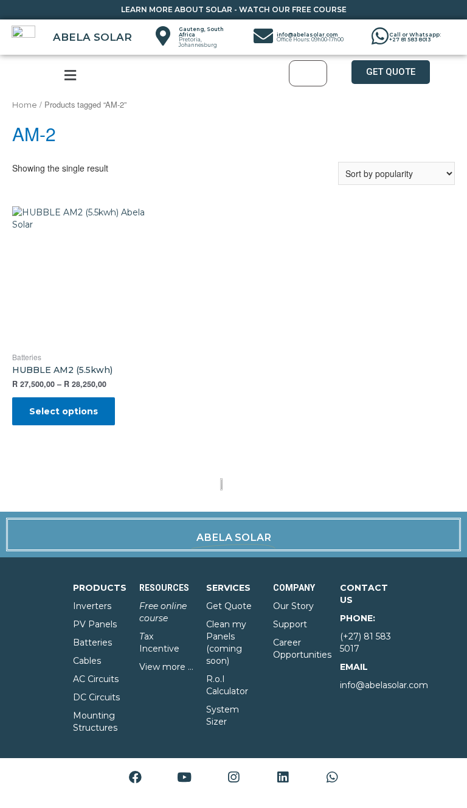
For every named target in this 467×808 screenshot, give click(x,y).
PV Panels (95, 624)
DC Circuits (96, 697)
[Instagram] (233, 777)
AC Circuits (96, 679)
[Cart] (308, 73)
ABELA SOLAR (92, 37)
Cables (87, 660)
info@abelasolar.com (310, 37)
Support (290, 624)
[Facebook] (135, 777)
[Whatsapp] (332, 777)
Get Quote (229, 606)
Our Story (293, 606)
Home (24, 105)
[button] (390, 72)
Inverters (92, 606)
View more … (166, 666)
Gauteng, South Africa (201, 36)
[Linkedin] (283, 777)
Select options (63, 411)
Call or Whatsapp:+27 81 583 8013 (415, 37)
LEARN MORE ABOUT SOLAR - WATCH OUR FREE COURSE (234, 9)
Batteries (92, 642)
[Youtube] (184, 777)
